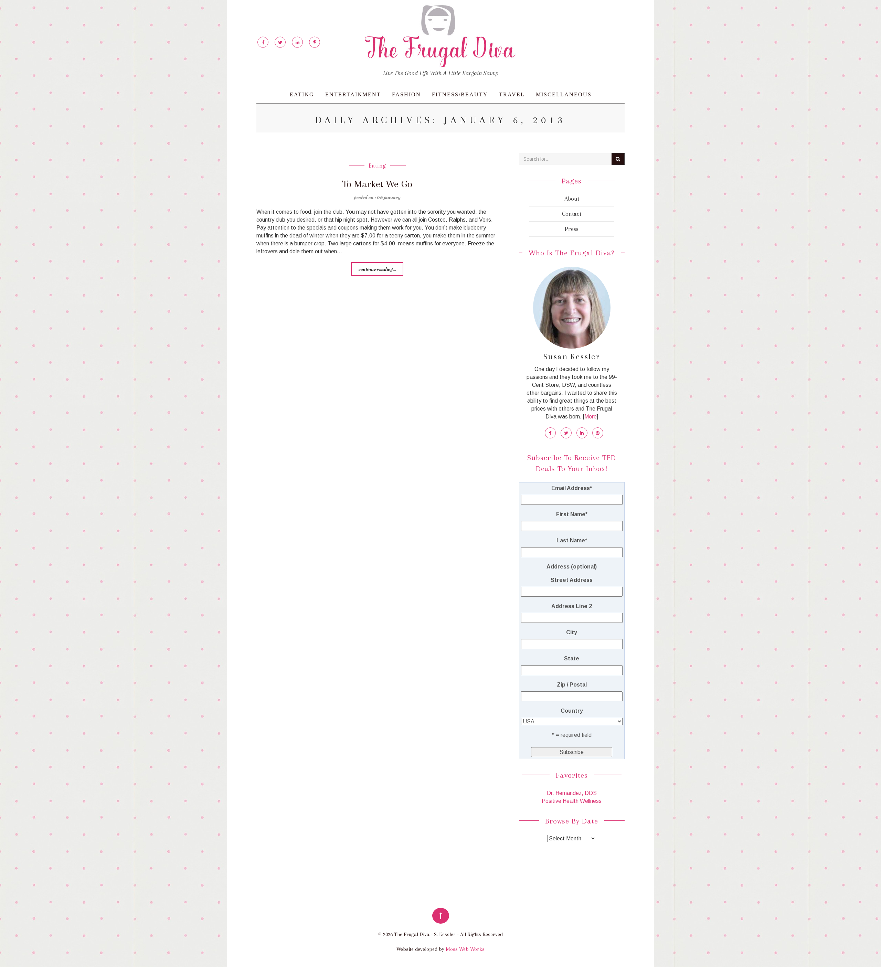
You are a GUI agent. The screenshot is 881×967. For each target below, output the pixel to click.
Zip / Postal (572, 685)
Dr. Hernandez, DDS (572, 793)
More (590, 416)
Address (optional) (571, 567)
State (571, 658)
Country (572, 711)
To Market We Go (377, 184)
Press (572, 228)
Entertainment (353, 94)
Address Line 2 (571, 606)
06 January (389, 197)
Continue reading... (377, 269)
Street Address (572, 580)
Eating (302, 94)
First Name (571, 514)
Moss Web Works (465, 949)
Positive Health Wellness (572, 801)
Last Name (571, 540)
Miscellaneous (564, 94)
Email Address (571, 488)
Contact (571, 213)
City (571, 632)
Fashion (406, 94)
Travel (512, 94)
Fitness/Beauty (460, 94)
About (571, 198)
